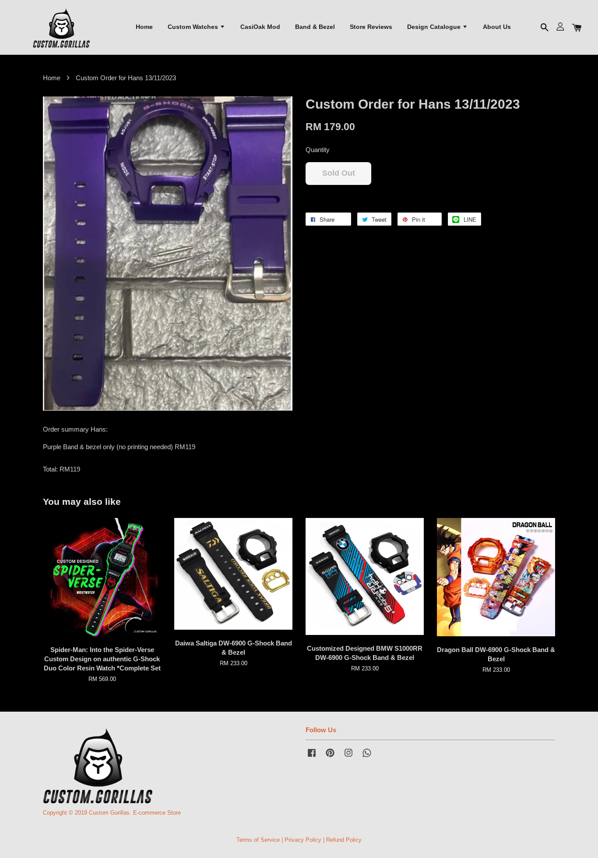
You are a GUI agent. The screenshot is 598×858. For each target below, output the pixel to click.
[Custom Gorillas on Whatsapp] (367, 757)
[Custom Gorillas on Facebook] (312, 757)
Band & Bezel (315, 26)
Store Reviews (371, 26)
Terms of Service (258, 840)
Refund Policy (344, 840)
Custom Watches (194, 26)
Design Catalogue (434, 26)
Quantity (318, 149)
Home (144, 26)
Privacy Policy (303, 840)
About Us (497, 26)
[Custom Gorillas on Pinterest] (330, 757)
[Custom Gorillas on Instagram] (348, 757)
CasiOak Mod (260, 26)
